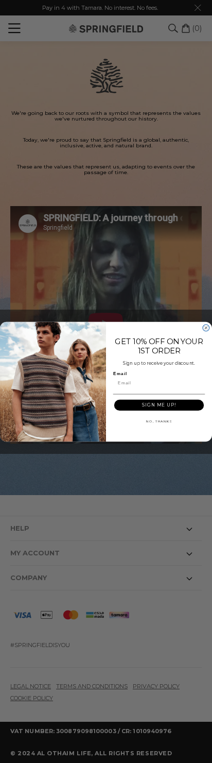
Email (120, 373)
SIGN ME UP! (159, 405)
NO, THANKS (159, 421)
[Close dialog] (206, 328)
